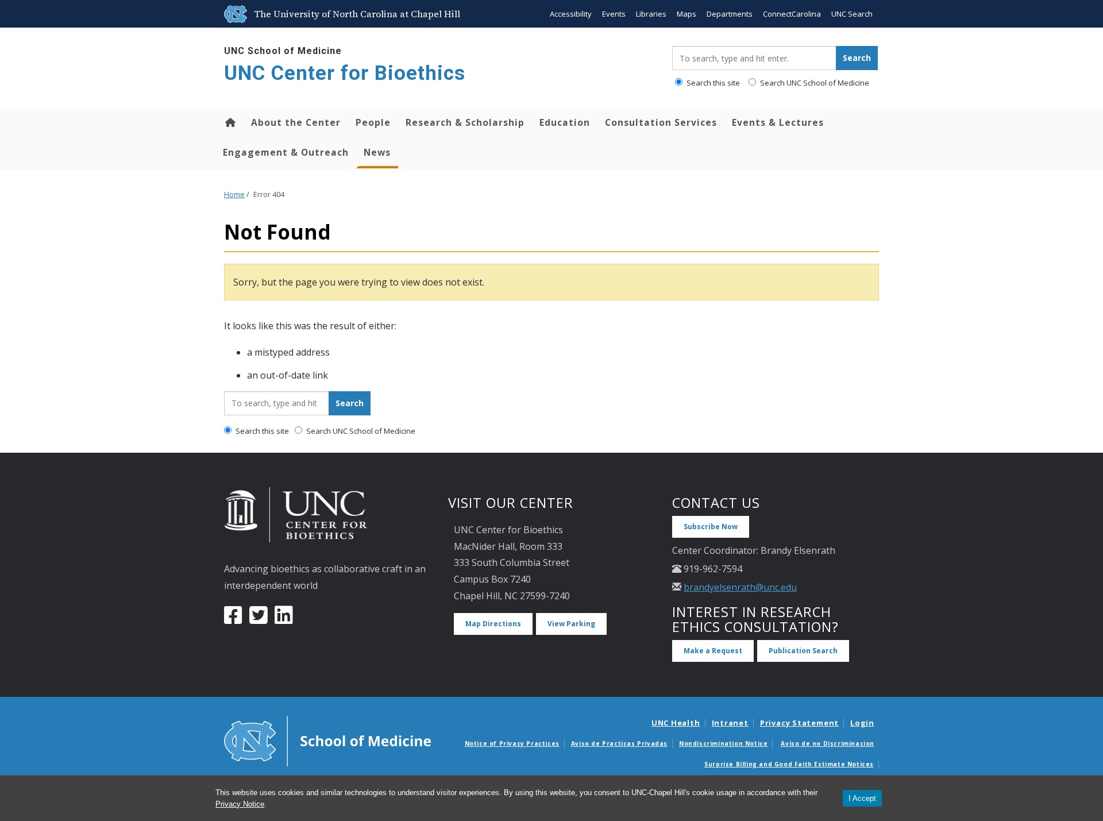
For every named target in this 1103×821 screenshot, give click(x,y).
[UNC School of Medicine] (327, 740)
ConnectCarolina (792, 14)
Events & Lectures (778, 122)
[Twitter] (258, 619)
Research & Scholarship (465, 122)
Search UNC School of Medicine (813, 83)
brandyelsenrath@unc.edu (740, 587)
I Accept (862, 798)
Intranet (730, 723)
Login (862, 723)
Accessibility (571, 14)
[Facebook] (233, 619)
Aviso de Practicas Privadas (619, 743)
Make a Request (713, 651)
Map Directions (493, 624)
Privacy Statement (799, 723)
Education (564, 122)
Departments (730, 14)
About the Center (296, 122)
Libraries (651, 14)
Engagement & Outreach (286, 152)
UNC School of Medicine (283, 50)
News (377, 152)
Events (614, 14)
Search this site (712, 83)
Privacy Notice (239, 804)
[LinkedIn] (284, 619)
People (373, 122)
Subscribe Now (711, 526)
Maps (686, 14)
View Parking (571, 624)
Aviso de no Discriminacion (827, 743)
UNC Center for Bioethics (344, 73)
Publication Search (803, 651)
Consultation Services (661, 122)
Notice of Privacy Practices (512, 743)
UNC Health (675, 723)
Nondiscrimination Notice (723, 743)
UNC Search (852, 14)
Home (229, 122)
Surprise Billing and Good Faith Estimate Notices (789, 764)
